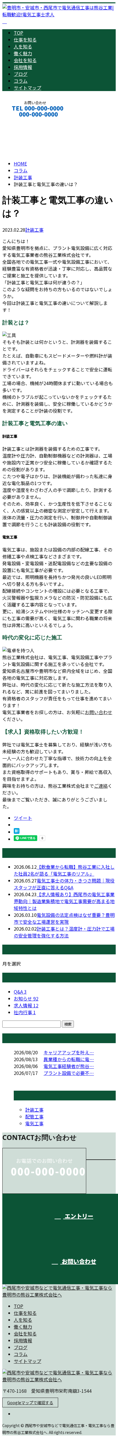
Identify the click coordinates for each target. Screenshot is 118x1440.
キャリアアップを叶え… (69, 1052)
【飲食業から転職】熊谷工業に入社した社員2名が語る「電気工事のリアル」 (64, 870)
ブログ (20, 73)
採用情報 (23, 67)
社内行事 (25, 1012)
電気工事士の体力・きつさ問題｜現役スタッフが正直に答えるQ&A (64, 884)
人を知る (23, 46)
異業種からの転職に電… (69, 1059)
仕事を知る (25, 39)
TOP (18, 32)
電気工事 (34, 1123)
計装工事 (23, 177)
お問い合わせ (98, 712)
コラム (20, 80)
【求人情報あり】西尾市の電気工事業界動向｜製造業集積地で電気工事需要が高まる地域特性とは (64, 901)
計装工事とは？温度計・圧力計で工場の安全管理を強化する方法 (64, 932)
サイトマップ (27, 87)
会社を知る (25, 60)
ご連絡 (101, 785)
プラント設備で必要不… (69, 1072)
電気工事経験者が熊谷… (69, 1066)
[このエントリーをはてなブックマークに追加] (16, 831)
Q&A (20, 991)
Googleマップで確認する (30, 1402)
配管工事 (34, 1116)
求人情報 (26, 1005)
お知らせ (26, 998)
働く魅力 (23, 53)
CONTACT (22, 121)
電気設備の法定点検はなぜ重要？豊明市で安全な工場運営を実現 (64, 918)
